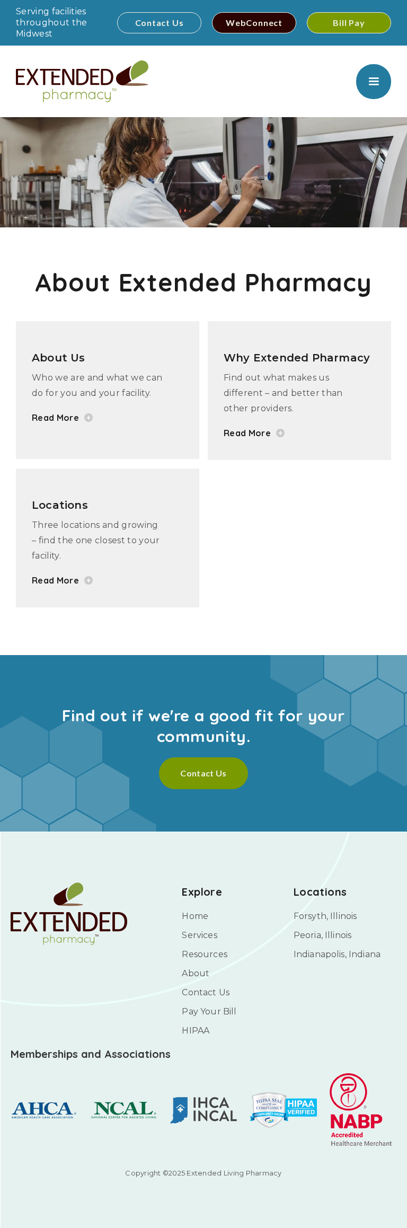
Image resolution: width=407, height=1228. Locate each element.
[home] (82, 81)
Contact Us (159, 22)
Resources (204, 954)
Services (199, 935)
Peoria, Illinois (323, 935)
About (195, 973)
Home (195, 916)
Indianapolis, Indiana (337, 954)
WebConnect (254, 22)
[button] (373, 81)
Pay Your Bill (209, 1011)
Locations (60, 505)
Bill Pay (349, 22)
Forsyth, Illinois (325, 916)
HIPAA (195, 1031)
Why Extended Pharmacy (297, 357)
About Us (58, 357)
